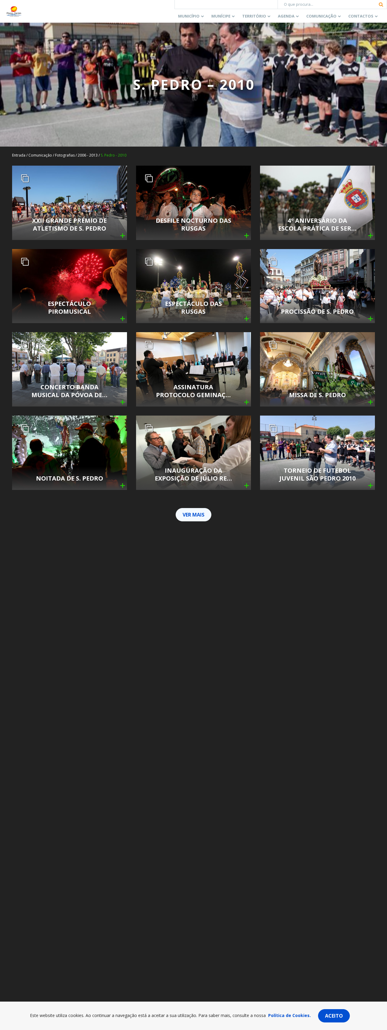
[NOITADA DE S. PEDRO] (69, 452)
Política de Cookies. (289, 1015)
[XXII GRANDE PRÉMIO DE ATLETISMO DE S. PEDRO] (69, 202)
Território (254, 16)
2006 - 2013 (88, 155)
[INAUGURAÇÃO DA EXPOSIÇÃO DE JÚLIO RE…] (193, 452)
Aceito (334, 1015)
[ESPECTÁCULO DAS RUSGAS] (193, 285)
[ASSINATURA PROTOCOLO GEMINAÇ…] (193, 369)
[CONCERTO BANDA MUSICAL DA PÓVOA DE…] (69, 369)
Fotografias (65, 155)
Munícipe (220, 16)
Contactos (360, 16)
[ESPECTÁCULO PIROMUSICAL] (69, 285)
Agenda (286, 16)
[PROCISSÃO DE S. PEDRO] (317, 285)
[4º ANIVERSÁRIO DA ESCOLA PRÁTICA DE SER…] (317, 202)
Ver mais (193, 514)
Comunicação (321, 16)
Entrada (18, 155)
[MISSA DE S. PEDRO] (317, 369)
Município (189, 16)
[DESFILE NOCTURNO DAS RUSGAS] (193, 202)
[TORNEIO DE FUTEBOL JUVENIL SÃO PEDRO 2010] (317, 452)
